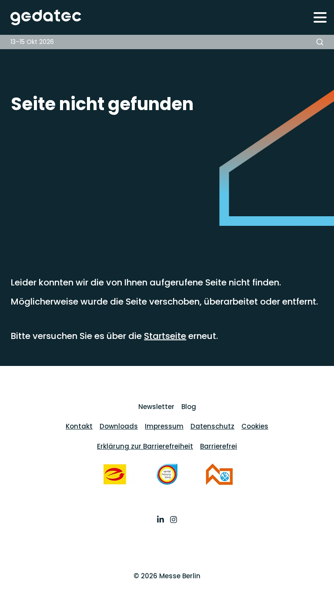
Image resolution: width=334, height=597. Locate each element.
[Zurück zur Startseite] (41, 17)
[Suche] (319, 42)
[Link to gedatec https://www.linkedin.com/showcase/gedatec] (160, 520)
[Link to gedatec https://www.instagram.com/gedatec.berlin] (173, 520)
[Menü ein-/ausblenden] (319, 17)
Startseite (165, 336)
